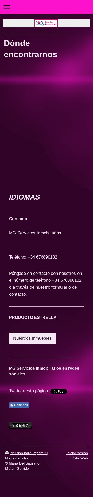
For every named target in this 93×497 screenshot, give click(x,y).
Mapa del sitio (16, 458)
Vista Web (79, 458)
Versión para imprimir (28, 453)
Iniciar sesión (77, 453)
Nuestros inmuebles (32, 338)
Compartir (20, 405)
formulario (61, 287)
